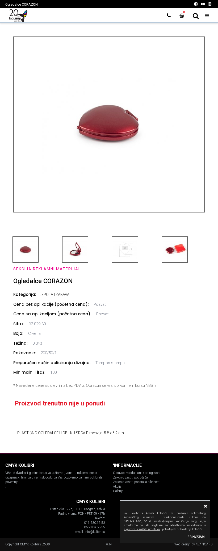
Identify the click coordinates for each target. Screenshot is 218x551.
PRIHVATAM (195, 536)
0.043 (37, 343)
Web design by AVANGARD (193, 544)
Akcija (117, 486)
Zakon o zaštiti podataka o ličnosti (136, 482)
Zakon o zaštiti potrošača (130, 477)
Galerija (118, 491)
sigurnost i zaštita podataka (142, 529)
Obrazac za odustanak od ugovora (136, 473)
